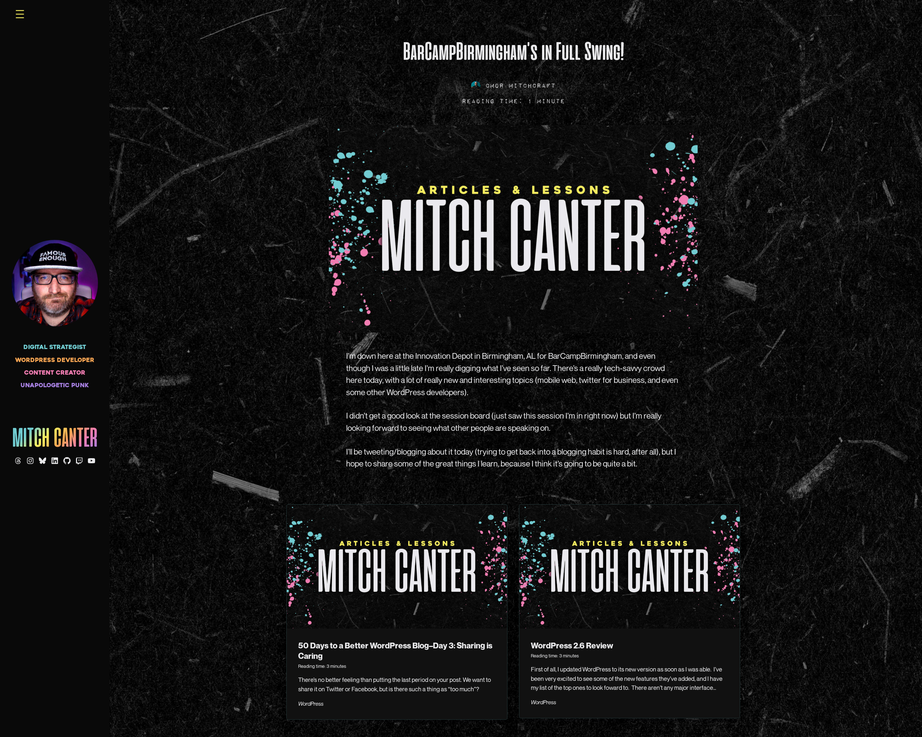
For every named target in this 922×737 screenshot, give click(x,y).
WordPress (310, 703)
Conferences (346, 21)
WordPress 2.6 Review (572, 645)
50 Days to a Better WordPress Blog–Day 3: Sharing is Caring (395, 650)
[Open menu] (20, 14)
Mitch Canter (55, 439)
